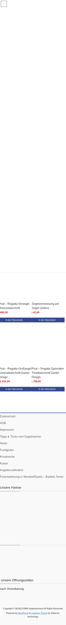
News (3, 443)
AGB (3, 423)
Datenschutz (8, 416)
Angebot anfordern (11, 470)
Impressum (7, 429)
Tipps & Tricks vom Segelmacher (20, 436)
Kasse (4, 463)
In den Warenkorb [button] (47, 320)
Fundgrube (7, 449)
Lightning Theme (39, 613)
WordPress (23, 613)
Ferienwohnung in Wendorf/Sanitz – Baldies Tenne (32, 476)
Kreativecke (7, 456)
